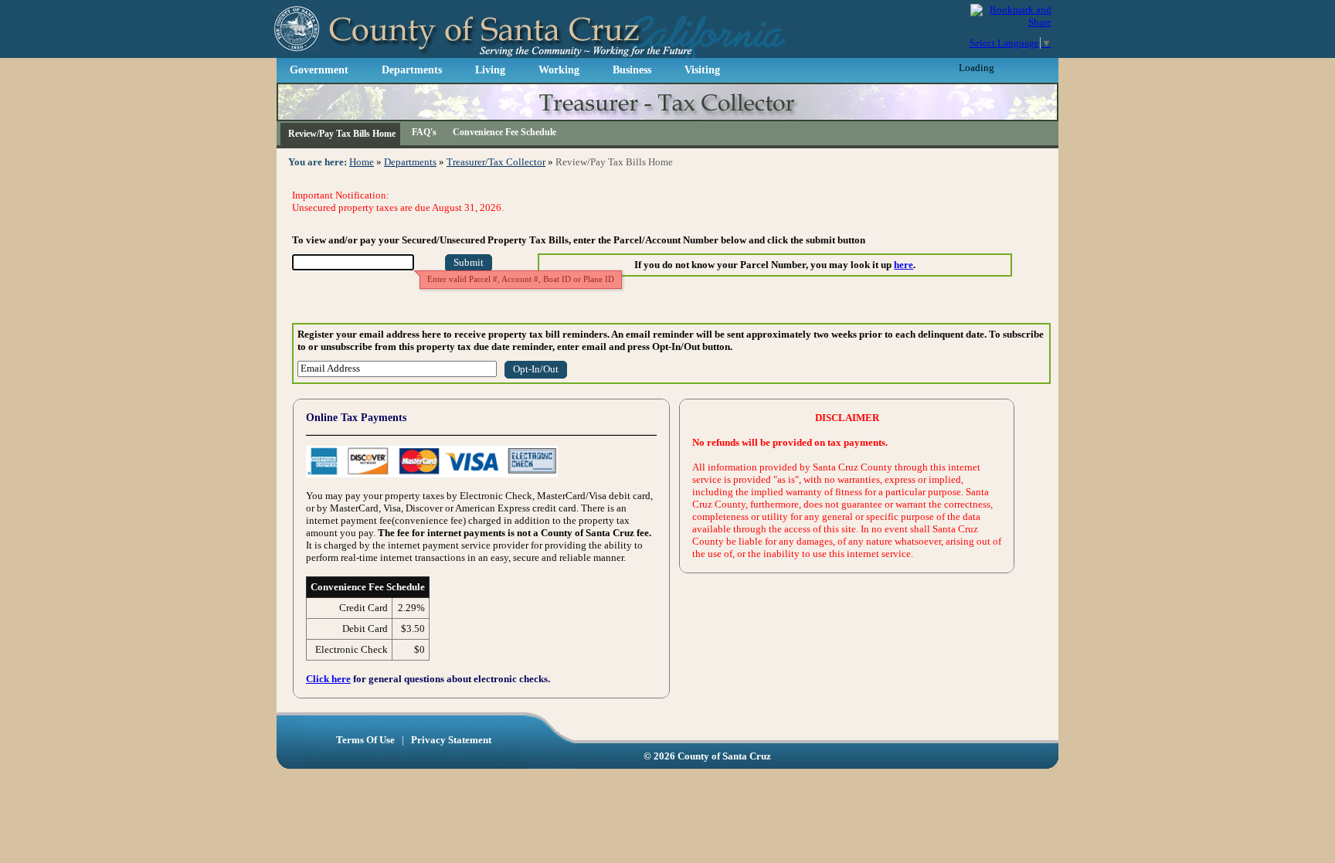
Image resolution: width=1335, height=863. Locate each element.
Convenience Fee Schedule (504, 132)
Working (558, 70)
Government (319, 70)
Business (632, 70)
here (903, 264)
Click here (328, 679)
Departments (412, 70)
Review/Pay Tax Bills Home (342, 133)
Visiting (702, 70)
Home (361, 162)
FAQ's (424, 132)
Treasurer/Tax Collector (496, 162)
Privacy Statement (451, 740)
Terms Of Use (366, 740)
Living (490, 70)
